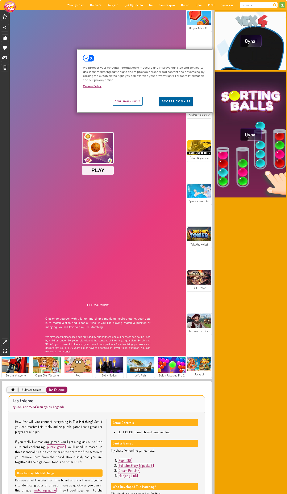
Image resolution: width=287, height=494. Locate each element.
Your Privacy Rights (127, 101)
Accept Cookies (176, 101)
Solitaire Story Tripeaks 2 (136, 465)
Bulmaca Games (31, 389)
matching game (45, 490)
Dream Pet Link (129, 470)
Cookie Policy (92, 86)
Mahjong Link (128, 475)
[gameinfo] (5, 58)
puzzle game (56, 447)
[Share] (5, 28)
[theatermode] (5, 342)
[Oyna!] (250, 69)
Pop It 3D (125, 460)
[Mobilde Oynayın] (5, 68)
